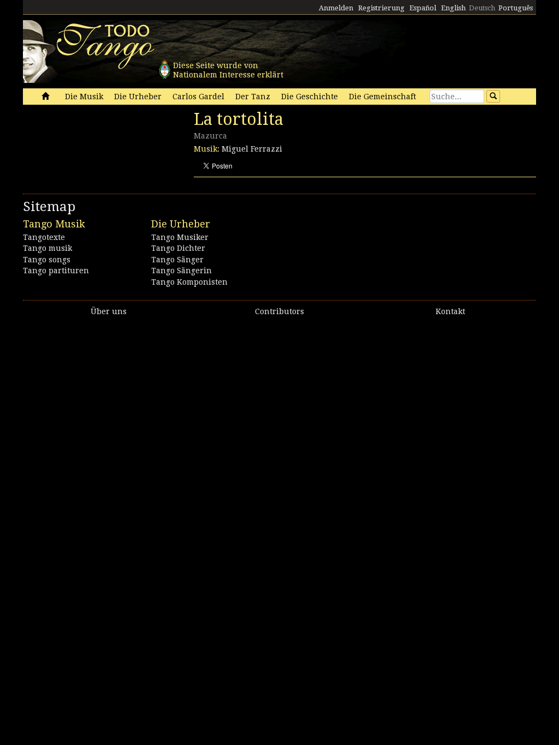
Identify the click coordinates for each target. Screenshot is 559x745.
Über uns (109, 311)
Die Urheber (138, 96)
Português (515, 8)
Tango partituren (56, 270)
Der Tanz (252, 96)
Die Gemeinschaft (382, 96)
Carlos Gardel (198, 96)
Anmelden (336, 8)
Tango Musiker (180, 237)
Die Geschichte (309, 96)
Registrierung (381, 8)
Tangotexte (44, 237)
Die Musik (84, 96)
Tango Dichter (178, 248)
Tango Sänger (177, 259)
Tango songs (46, 259)
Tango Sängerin (181, 270)
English (453, 8)
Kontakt (450, 311)
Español (422, 8)
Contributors (279, 311)
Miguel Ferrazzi (252, 149)
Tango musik (47, 248)
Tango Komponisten (189, 282)
